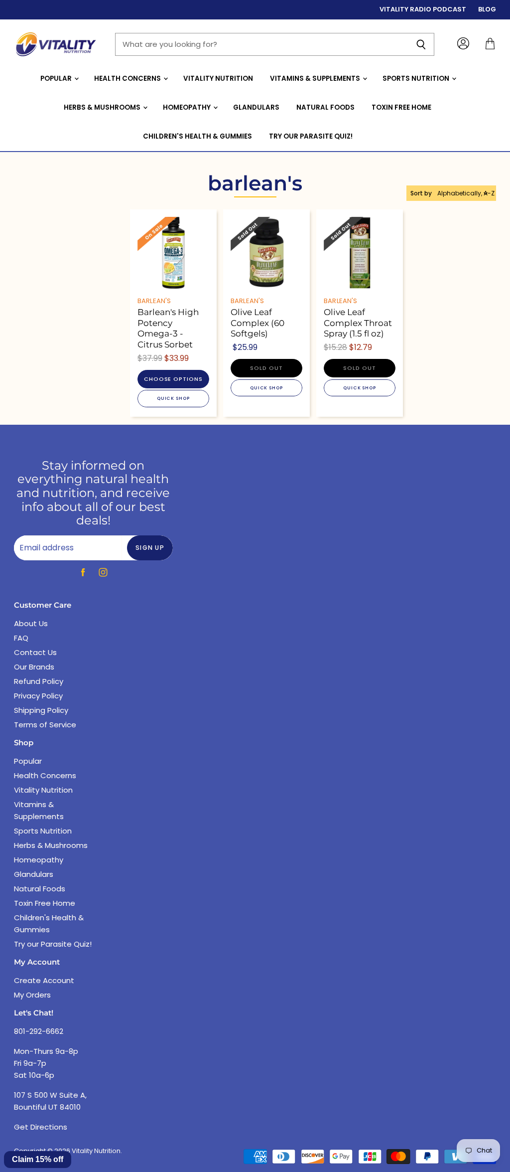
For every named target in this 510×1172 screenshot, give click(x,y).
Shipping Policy (41, 710)
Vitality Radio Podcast (423, 9)
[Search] (421, 44)
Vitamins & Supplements (316, 78)
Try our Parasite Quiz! (311, 136)
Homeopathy (187, 107)
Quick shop (173, 398)
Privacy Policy (38, 695)
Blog (487, 9)
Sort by (421, 193)
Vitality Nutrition (218, 78)
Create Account (44, 980)
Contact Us (35, 652)
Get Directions (40, 1127)
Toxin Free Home (401, 107)
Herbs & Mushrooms (103, 107)
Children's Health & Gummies (197, 136)
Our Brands (34, 667)
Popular (56, 78)
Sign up (149, 547)
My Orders (32, 995)
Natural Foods (325, 107)
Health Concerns (128, 78)
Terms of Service (45, 724)
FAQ (21, 638)
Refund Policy (38, 681)
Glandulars (256, 107)
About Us (31, 623)
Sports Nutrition (416, 78)
